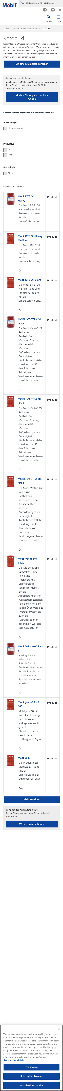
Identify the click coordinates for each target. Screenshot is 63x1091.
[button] (58, 18)
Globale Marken (47, 3)
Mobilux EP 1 (25, 758)
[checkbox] (5, 128)
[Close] (59, 1029)
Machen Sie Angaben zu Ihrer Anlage (32, 97)
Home (6, 28)
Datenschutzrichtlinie (14, 1060)
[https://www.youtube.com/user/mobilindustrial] (53, 10)
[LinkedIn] (45, 10)
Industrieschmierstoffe (27, 28)
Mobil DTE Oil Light (29, 280)
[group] (29, 128)
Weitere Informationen (31, 824)
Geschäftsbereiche (29, 3)
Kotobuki (46, 28)
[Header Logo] (9, 3)
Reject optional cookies (31, 1076)
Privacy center (31, 1066)
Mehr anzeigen (32, 799)
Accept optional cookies (31, 1085)
